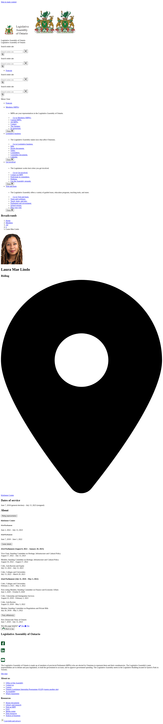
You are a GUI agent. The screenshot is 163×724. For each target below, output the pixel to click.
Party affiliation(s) (8, 615)
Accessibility (10, 691)
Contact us (10, 685)
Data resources (11, 713)
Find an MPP (11, 707)
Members (9, 223)
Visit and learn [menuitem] (11, 186)
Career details (6, 544)
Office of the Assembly (14, 683)
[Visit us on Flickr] (2, 657)
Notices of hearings (13, 716)
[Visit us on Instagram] (2, 640)
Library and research (13, 705)
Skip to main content (8, 2)
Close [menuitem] (9, 131)
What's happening (12, 694)
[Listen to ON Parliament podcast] (2, 655)
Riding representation (9, 516)
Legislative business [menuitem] (13, 134)
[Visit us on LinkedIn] (3, 652)
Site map (4, 674)
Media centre (11, 711)
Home (8, 221)
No (27, 626)
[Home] (38, 38)
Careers (8, 687)
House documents (12, 703)
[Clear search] (26, 51)
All (7, 225)
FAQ (8, 709)
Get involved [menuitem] (11, 162)
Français (9, 71)
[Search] (2, 54)
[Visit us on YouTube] (3, 661)
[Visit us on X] (2, 647)
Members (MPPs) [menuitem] (12, 107)
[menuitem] (21, 118)
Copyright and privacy (12, 721)
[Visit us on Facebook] (3, 645)
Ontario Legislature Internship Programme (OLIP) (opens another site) (32, 689)
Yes (22, 626)
